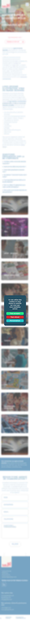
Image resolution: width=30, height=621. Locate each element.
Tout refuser (15, 317)
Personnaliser (15, 321)
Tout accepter (15, 313)
